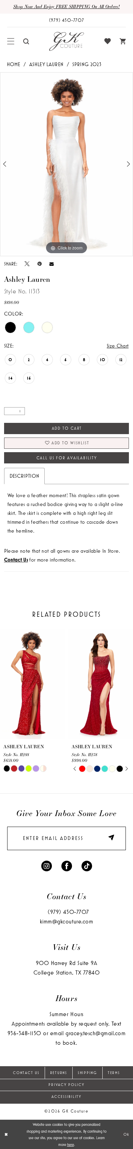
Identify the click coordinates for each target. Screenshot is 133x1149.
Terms (114, 1073)
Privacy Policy (66, 1085)
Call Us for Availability (66, 458)
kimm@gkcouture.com (66, 921)
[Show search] (26, 42)
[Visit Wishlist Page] (107, 41)
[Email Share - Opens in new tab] (51, 263)
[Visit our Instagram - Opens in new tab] (46, 865)
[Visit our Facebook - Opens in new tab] (66, 865)
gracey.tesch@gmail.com (95, 1033)
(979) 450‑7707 (68, 911)
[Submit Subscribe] (109, 839)
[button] (11, 41)
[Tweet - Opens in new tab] (27, 264)
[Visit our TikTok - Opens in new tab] (86, 865)
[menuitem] (11, 41)
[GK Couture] (66, 41)
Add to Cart (67, 428)
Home (13, 64)
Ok (126, 1134)
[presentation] (32, 684)
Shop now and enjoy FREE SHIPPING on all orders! (66, 6)
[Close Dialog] (6, 1134)
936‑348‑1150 (24, 1033)
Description (25, 476)
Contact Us (26, 1073)
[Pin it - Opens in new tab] (39, 264)
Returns (58, 1073)
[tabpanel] (66, 164)
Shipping (87, 1073)
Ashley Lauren (46, 64)
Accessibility (66, 1096)
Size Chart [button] (118, 346)
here (70, 1144)
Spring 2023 (86, 64)
